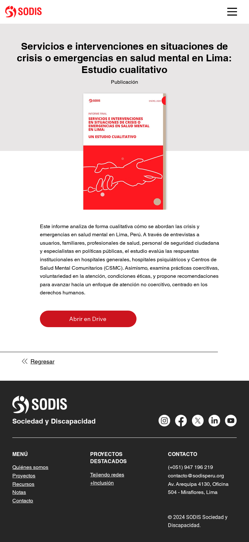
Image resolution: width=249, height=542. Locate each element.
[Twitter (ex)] (198, 420)
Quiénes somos (30, 467)
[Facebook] (181, 420)
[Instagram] (164, 420)
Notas (19, 492)
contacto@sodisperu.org (196, 476)
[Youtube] (231, 420)
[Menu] (232, 12)
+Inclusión (102, 483)
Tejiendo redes (107, 475)
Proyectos (23, 476)
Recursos (23, 484)
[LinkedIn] (214, 420)
